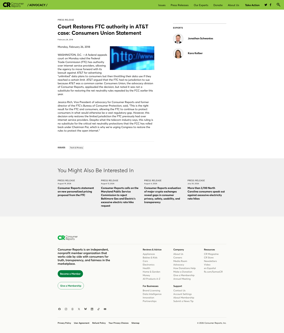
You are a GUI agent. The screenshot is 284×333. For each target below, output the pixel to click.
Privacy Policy (64, 323)
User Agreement (81, 323)
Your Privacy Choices (119, 323)
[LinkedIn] (92, 309)
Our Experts (201, 5)
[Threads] (72, 309)
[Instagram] (66, 309)
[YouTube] (105, 309)
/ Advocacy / (37, 5)
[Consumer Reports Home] (69, 237)
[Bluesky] (85, 309)
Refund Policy (99, 323)
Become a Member (70, 273)
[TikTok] (98, 309)
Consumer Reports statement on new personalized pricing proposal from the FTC (76, 191)
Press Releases (180, 5)
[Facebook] (59, 309)
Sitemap (135, 323)
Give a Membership (70, 285)
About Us (233, 5)
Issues (162, 5)
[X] (79, 309)
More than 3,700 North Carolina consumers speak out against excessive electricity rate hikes (206, 193)
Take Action (252, 5)
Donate (218, 5)
